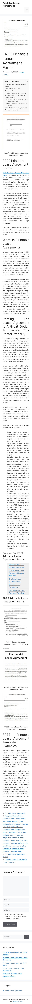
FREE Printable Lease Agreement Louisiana (16, 566)
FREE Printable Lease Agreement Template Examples (16, 109)
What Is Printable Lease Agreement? (13, 90)
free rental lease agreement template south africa (15, 846)
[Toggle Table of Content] (25, 81)
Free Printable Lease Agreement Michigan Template (16, 573)
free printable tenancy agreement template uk (14, 835)
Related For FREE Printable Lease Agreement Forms (17, 100)
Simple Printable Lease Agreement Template (17, 592)
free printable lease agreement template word (15, 824)
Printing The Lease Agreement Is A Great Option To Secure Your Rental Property (15, 95)
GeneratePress (17, 1001)
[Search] (26, 937)
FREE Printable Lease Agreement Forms (15, 85)
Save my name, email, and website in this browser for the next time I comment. (15, 916)
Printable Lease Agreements (14, 586)
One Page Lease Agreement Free (15, 580)
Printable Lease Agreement (11, 4)
